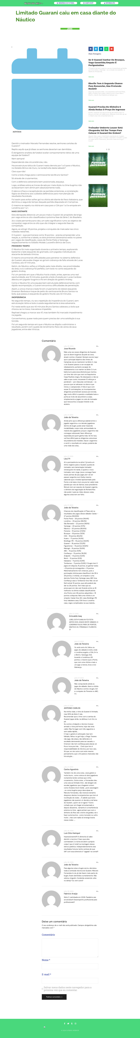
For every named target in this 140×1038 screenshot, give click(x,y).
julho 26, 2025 (68, 831)
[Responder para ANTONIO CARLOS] (97, 706)
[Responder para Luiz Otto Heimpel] (97, 831)
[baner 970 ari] (70, 29)
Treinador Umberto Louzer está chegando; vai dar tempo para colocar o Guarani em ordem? (105, 130)
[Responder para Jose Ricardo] (97, 346)
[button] (90, 49)
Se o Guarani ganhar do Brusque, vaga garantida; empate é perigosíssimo (106, 62)
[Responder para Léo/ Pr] (97, 456)
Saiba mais (91, 77)
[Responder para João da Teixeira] (97, 415)
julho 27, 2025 (68, 415)
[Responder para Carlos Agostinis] (97, 767)
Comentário (48, 934)
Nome (46, 960)
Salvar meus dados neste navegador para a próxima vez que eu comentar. (68, 988)
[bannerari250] (107, 164)
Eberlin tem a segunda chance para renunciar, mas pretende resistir (105, 86)
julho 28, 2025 (68, 346)
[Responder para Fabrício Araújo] (97, 891)
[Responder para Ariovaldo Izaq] (97, 614)
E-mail (46, 974)
